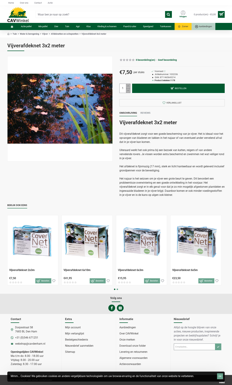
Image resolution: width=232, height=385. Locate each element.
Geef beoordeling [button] (167, 60)
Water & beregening (29, 34)
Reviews (145, 112)
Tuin (15, 34)
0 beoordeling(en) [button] (145, 60)
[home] (8, 34)
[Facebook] (111, 308)
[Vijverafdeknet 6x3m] (141, 240)
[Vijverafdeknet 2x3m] (32, 240)
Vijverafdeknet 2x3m (22, 270)
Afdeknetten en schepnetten (64, 34)
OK (220, 376)
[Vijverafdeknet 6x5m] (196, 240)
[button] (178, 88)
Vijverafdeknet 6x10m (77, 270)
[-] (128, 90)
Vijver (45, 34)
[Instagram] (120, 308)
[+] (128, 86)
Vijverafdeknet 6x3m (130, 270)
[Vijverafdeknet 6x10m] (87, 240)
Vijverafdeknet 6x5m (185, 270)
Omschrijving (128, 112)
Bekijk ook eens (17, 205)
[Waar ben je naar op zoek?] (168, 14)
